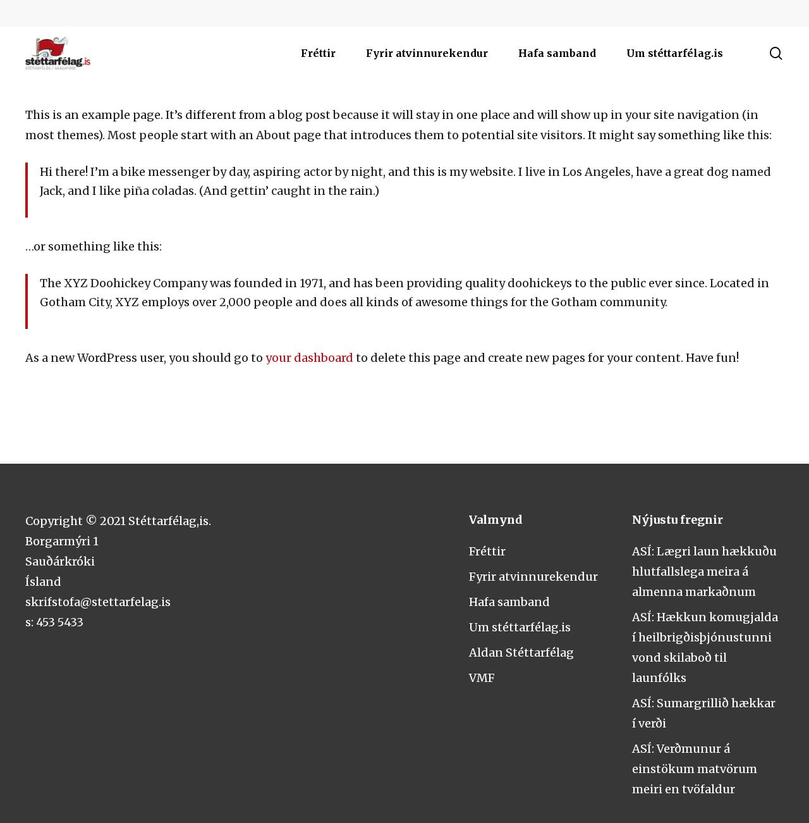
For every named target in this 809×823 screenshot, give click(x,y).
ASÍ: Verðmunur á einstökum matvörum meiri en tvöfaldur (694, 768)
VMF (482, 678)
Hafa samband (509, 602)
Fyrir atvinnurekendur (533, 576)
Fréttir (487, 551)
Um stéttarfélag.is (520, 627)
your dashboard (309, 357)
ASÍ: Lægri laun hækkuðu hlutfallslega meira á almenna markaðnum (704, 571)
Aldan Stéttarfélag (521, 652)
